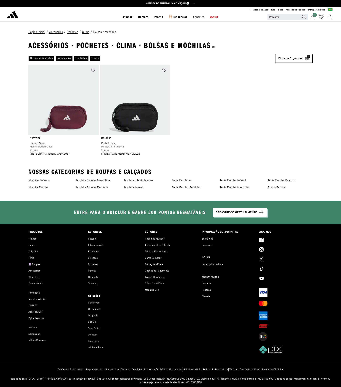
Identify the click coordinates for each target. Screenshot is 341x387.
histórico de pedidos (295, 10)
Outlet (214, 17)
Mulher (127, 17)
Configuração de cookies (71, 369)
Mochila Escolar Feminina (92, 187)
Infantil (158, 17)
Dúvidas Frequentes (171, 369)
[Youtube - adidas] (286, 279)
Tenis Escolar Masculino (235, 187)
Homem (143, 17)
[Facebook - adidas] (286, 240)
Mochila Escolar (38, 187)
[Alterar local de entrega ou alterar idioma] (330, 10)
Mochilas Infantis (39, 180)
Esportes (198, 17)
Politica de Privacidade (215, 369)
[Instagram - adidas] (286, 250)
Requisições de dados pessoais (103, 369)
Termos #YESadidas (272, 369)
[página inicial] (12, 15)
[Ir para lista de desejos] (321, 17)
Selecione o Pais (192, 369)
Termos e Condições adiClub (244, 369)
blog (273, 10)
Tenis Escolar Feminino (186, 187)
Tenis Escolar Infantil (233, 180)
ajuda (280, 10)
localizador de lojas (259, 10)
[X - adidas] (286, 259)
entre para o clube (316, 10)
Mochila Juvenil (134, 187)
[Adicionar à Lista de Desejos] (93, 71)
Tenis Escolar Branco (281, 180)
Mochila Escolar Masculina (93, 180)
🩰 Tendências (178, 17)
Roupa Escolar (277, 187)
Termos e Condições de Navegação (139, 369)
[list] (151, 58)
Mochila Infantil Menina (138, 180)
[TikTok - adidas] (286, 269)
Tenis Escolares (182, 180)
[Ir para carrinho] (329, 17)
